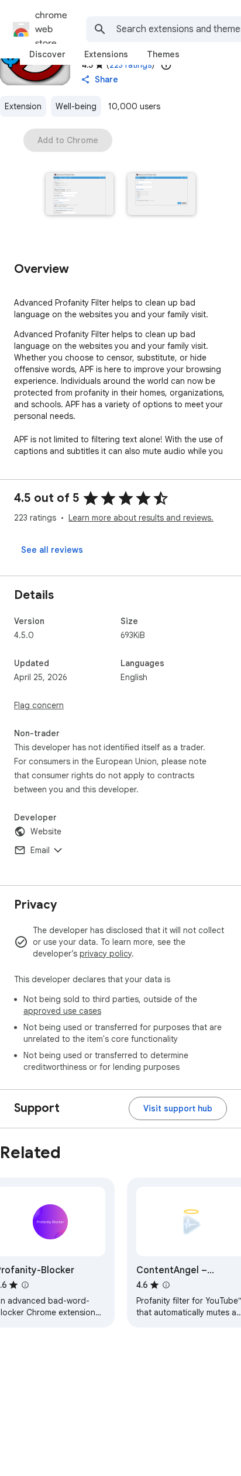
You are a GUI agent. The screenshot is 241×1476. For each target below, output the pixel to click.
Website (45, 831)
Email (40, 850)
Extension (23, 106)
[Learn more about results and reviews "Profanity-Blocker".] (25, 1285)
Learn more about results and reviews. (141, 517)
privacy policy (106, 953)
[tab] (47, 54)
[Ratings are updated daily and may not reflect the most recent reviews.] (166, 65)
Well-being (76, 106)
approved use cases (62, 1011)
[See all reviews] (52, 550)
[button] (79, 195)
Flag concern (39, 705)
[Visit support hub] (178, 1108)
